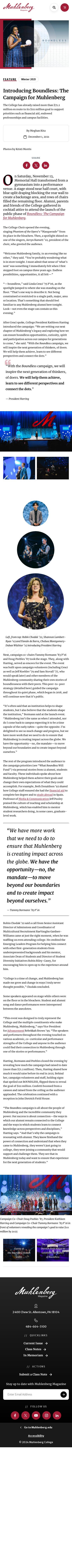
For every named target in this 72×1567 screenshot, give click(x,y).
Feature (10, 79)
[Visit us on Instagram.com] (46, 1415)
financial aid (56, 790)
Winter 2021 (28, 79)
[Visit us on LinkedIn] (57, 1415)
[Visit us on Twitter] (25, 1415)
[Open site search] (54, 7)
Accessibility (36, 1435)
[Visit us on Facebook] (15, 1415)
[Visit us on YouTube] (36, 1415)
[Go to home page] (19, 7)
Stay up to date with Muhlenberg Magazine (36, 1384)
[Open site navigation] (64, 7)
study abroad (45, 794)
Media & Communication (34, 798)
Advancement (15, 1030)
